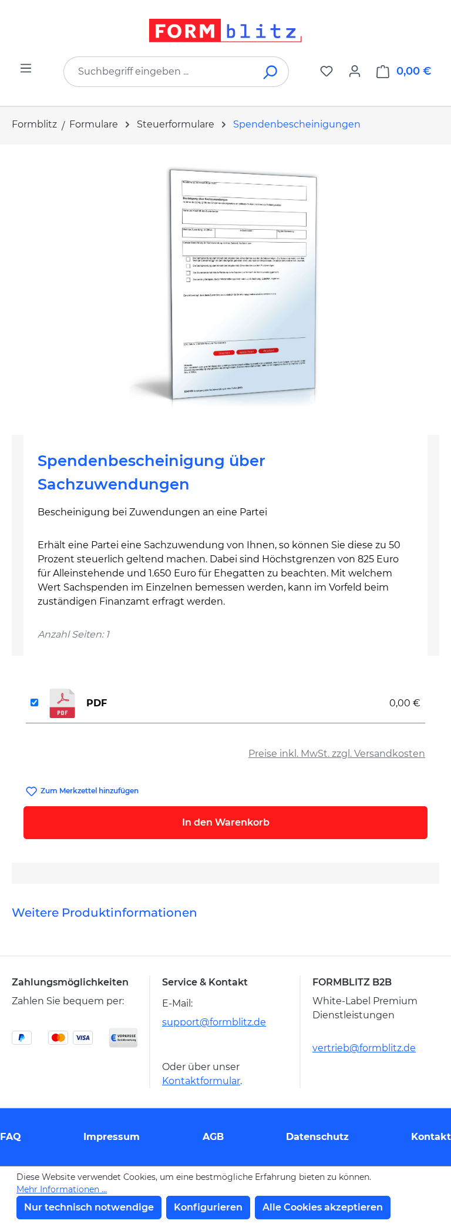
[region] (225, 285)
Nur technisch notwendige (89, 1207)
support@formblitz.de (214, 1022)
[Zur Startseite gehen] (225, 30)
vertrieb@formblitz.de (364, 1048)
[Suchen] (271, 71)
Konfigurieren (208, 1207)
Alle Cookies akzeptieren (322, 1207)
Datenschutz (317, 1136)
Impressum (111, 1136)
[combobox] (158, 71)
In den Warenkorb (226, 822)
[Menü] (26, 68)
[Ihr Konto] (355, 71)
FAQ (10, 1136)
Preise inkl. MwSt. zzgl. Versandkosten (336, 753)
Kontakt (431, 1136)
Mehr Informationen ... (61, 1189)
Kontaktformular (201, 1080)
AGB (213, 1136)
